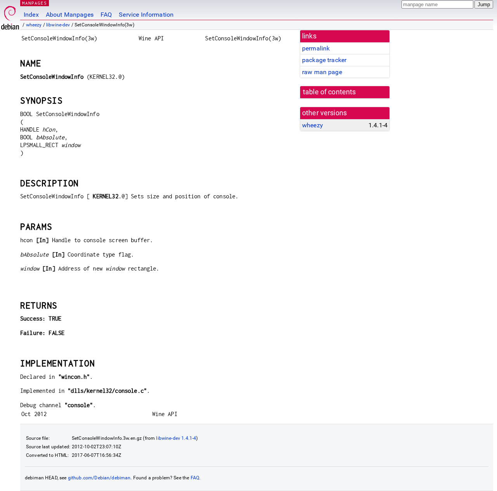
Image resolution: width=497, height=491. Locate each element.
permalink (316, 48)
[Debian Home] (10, 15)
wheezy (34, 25)
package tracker (324, 60)
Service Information (146, 14)
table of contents (329, 92)
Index (31, 14)
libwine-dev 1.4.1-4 (176, 438)
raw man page (322, 72)
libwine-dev (58, 25)
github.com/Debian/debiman (99, 478)
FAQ (106, 14)
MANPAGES (34, 2)
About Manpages (70, 14)
